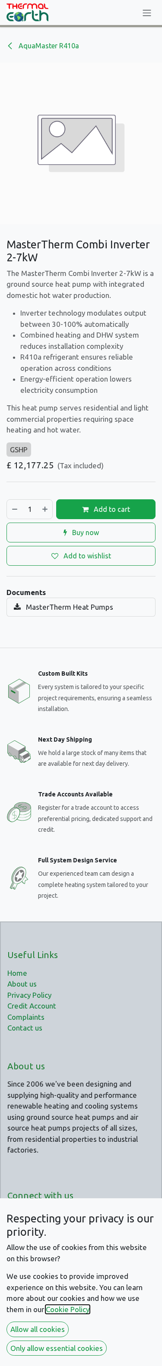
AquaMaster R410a (48, 46)
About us (22, 984)
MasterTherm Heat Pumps (68, 607)
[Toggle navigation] (147, 12)
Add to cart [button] (111, 509)
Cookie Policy (67, 1309)
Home (17, 973)
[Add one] (45, 509)
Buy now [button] (84, 532)
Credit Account (31, 1006)
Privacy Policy (29, 995)
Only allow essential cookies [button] (56, 1348)
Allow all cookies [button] (37, 1329)
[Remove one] (14, 509)
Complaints (25, 1017)
